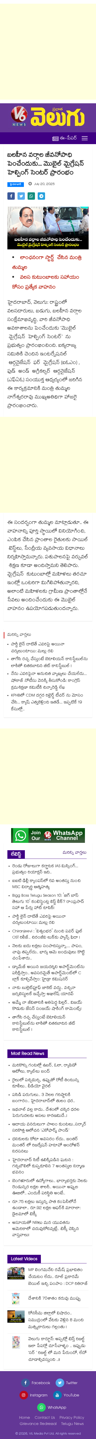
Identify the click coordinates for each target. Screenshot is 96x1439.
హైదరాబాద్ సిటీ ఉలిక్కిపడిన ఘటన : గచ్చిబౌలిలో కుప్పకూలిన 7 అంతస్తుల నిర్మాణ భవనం (48, 1166)
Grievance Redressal (38, 1424)
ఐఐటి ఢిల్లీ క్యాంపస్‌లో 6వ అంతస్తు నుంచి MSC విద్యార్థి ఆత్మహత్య (46, 884)
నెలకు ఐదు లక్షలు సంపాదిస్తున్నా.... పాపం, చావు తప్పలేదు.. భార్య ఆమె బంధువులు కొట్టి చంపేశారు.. (48, 952)
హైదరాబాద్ (15, 185)
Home (24, 1418)
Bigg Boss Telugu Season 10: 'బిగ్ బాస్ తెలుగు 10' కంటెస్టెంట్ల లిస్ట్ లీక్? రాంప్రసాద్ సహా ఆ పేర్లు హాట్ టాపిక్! (48, 902)
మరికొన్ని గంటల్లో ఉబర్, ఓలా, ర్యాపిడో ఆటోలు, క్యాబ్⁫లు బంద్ (44, 1068)
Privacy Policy (72, 1418)
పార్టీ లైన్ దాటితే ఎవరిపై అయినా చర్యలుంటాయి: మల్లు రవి (38, 648)
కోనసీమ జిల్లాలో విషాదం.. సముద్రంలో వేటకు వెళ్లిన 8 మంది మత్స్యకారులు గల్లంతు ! (56, 1320)
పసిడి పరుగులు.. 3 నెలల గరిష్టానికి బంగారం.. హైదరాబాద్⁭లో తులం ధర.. (43, 1098)
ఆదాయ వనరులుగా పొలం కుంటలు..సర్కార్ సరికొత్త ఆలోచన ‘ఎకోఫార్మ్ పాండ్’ (49, 1128)
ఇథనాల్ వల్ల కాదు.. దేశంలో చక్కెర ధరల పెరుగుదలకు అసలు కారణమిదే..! (46, 1113)
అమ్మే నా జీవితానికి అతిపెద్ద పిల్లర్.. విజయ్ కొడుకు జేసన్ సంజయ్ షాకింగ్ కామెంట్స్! (47, 1006)
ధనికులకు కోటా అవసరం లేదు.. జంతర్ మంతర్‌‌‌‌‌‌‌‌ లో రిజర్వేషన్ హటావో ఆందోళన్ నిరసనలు (46, 1145)
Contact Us (45, 1418)
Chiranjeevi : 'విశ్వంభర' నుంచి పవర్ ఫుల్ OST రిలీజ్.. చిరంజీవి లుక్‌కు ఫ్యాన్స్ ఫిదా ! (47, 934)
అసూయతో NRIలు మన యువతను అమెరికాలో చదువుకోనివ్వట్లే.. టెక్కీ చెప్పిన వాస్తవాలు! (45, 1229)
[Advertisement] (48, 52)
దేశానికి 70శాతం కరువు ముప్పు (54, 1299)
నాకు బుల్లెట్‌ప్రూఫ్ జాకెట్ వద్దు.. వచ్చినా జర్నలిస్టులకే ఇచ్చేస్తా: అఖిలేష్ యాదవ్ (44, 991)
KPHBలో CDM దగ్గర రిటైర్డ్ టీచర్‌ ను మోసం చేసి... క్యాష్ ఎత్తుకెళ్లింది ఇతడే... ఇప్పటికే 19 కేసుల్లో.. (47, 702)
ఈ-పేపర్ (68, 138)
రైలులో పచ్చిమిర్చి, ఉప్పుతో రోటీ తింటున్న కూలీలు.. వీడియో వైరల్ (45, 1083)
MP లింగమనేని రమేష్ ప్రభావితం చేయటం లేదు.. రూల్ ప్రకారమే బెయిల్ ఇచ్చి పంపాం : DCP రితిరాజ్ (58, 1277)
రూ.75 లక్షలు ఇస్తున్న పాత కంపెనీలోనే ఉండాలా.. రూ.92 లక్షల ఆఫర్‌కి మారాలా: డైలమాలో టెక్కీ (46, 1208)
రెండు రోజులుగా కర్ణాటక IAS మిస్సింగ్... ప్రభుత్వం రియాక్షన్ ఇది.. (45, 869)
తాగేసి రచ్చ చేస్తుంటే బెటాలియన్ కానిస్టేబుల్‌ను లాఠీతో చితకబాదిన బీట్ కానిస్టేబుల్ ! (49, 663)
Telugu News (72, 1424)
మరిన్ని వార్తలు (75, 853)
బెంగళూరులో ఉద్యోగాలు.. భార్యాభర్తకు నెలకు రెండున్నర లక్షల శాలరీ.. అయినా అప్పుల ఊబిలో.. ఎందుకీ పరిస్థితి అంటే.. (49, 1187)
